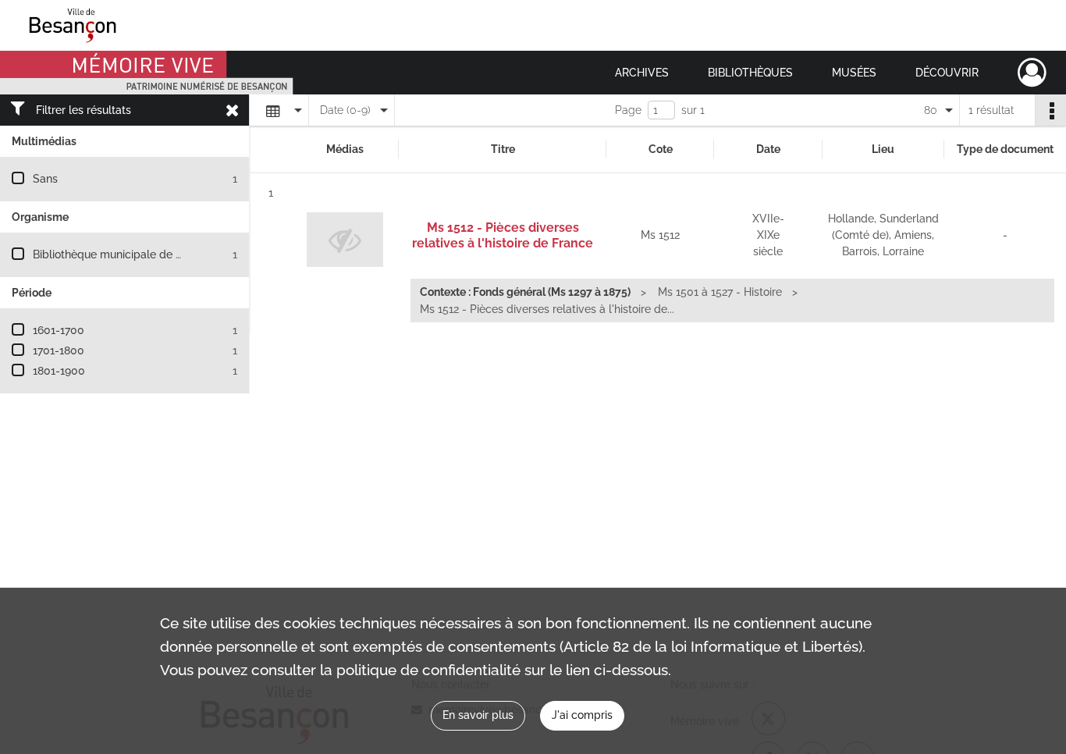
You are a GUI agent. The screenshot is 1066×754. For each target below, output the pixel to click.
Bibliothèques (750, 72)
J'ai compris (582, 715)
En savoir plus (477, 715)
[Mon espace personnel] (1032, 72)
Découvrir (947, 72)
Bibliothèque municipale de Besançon (129, 254)
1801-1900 (59, 371)
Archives (642, 72)
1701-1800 (58, 350)
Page (628, 110)
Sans (45, 178)
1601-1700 (58, 330)
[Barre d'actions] (1050, 110)
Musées (854, 72)
